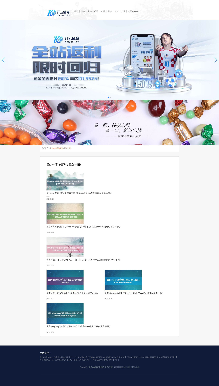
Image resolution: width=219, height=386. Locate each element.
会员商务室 (133, 11)
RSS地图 (126, 367)
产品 (103, 11)
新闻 (116, 11)
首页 (76, 11)
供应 (83, 11)
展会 (110, 11)
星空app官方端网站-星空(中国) (60, 148)
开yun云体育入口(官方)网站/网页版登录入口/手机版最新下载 (151, 357)
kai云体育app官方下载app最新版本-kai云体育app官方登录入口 (100, 357)
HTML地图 (135, 367)
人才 (123, 11)
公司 (96, 11)
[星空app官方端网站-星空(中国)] (58, 12)
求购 (90, 11)
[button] (216, 60)
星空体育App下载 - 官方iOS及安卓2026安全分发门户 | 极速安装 (64, 360)
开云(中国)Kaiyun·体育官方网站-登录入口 (56, 357)
